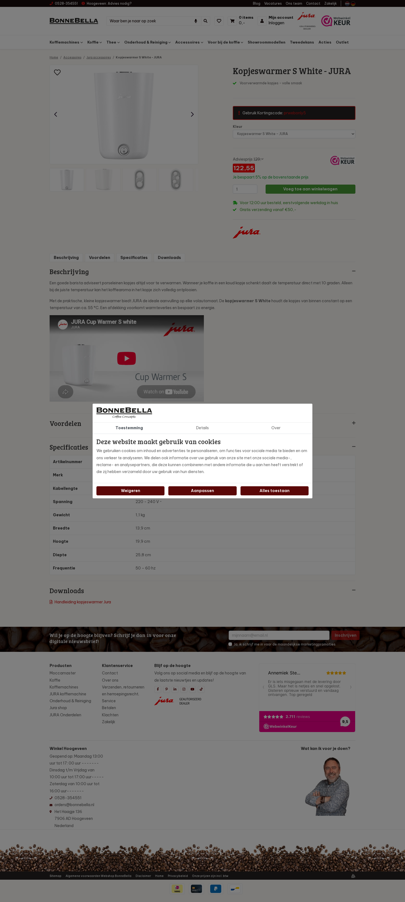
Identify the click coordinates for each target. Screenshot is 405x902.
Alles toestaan (275, 490)
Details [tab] (202, 427)
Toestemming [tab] (129, 427)
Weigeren (130, 490)
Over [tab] (275, 427)
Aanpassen (202, 490)
